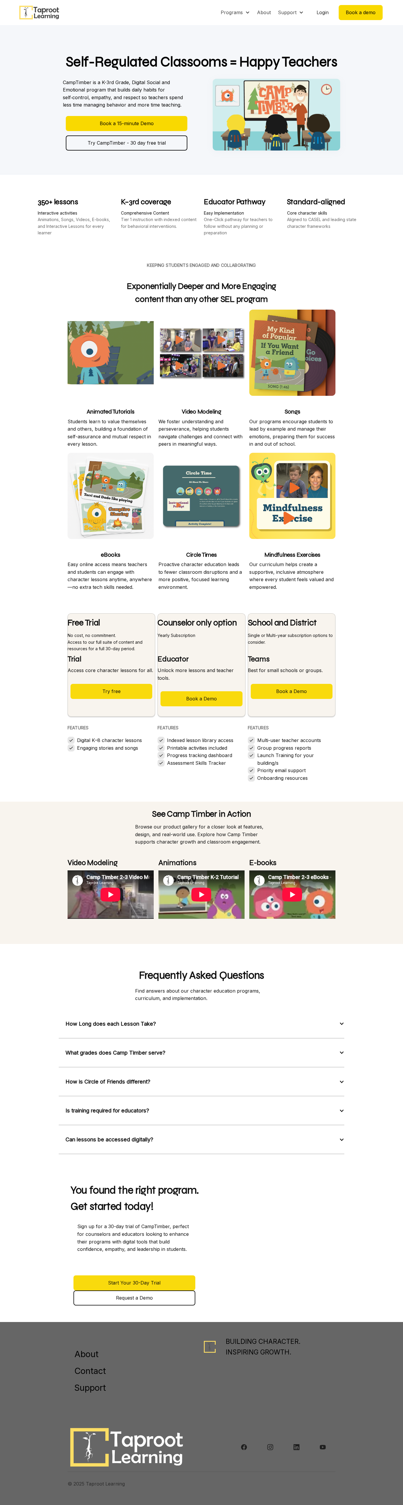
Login (323, 12)
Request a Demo (134, 1298)
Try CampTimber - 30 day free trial (127, 143)
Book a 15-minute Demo (127, 123)
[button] (235, 12)
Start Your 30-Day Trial (134, 1283)
